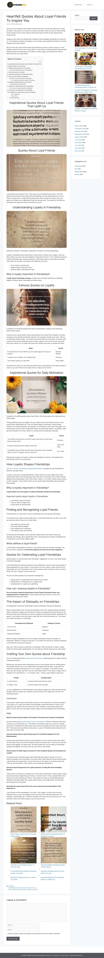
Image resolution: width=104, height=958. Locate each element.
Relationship (78, 4)
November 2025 (80, 128)
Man (76, 169)
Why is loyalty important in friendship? (21, 78)
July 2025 (78, 140)
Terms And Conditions (76, 955)
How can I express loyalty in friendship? (21, 88)
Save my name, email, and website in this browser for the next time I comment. (34, 933)
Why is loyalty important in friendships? (21, 70)
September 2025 (80, 134)
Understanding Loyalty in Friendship (19, 68)
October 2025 (79, 131)
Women (77, 174)
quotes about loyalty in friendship (33, 721)
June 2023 (78, 148)
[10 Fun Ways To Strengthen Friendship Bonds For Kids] (85, 59)
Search (77, 15)
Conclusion (17, 94)
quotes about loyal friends (33, 658)
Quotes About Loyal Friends (17, 66)
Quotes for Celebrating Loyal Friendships (21, 86)
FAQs (16, 96)
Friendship (11, 886)
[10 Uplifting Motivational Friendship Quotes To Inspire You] (85, 77)
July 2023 (78, 145)
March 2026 (79, 126)
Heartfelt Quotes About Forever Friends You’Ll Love (22, 887)
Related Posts (15, 97)
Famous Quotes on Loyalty (17, 72)
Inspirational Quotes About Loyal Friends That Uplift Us (24, 64)
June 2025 (78, 142)
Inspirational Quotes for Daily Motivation (21, 74)
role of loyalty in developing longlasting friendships (25, 468)
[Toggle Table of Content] (39, 61)
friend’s (33, 669)
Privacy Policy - (65, 955)
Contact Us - (56, 955)
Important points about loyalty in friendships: (24, 80)
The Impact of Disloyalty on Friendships (20, 90)
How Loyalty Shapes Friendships (18, 76)
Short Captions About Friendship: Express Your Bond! (23, 889)
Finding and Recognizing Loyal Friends (20, 82)
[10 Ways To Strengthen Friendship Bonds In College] (85, 101)
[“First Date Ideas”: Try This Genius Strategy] (85, 40)
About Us (89, 4)
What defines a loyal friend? (18, 84)
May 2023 (78, 151)
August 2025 (79, 137)
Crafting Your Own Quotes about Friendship (22, 92)
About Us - (49, 955)
